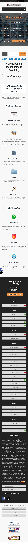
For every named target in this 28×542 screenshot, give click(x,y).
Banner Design (14, 383)
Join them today (16, 294)
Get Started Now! (19, 41)
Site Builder (14, 314)
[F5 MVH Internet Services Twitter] (8, 498)
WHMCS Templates (14, 347)
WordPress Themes (14, 350)
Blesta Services (14, 394)
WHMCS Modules (14, 372)
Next (26, 30)
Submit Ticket (14, 427)
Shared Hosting (14, 305)
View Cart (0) (14, 1)
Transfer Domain (14, 338)
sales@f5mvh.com (9, 486)
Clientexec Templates (13, 361)
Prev (2, 30)
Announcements (14, 414)
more (24, 481)
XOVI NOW (14, 318)
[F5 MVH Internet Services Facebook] (3, 498)
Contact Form (14, 423)
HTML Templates (14, 354)
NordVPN (14, 322)
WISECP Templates (14, 365)
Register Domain (14, 334)
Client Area (21, 1)
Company (14, 407)
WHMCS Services (14, 387)
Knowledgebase (14, 430)
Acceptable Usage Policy (14, 512)
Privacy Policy (14, 515)
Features (8, 41)
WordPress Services (14, 391)
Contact (7, 1)
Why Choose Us (14, 410)
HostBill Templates (14, 369)
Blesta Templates (14, 358)
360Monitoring (14, 325)
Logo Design (14, 380)
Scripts (14, 376)
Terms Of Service (14, 508)
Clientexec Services (14, 398)
